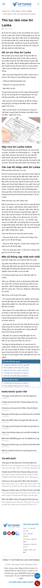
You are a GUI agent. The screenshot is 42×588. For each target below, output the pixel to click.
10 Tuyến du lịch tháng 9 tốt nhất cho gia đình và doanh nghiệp (20, 426)
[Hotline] (37, 583)
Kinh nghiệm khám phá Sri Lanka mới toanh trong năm (17, 368)
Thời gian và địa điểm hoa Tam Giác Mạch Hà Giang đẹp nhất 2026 (19, 396)
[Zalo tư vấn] (37, 576)
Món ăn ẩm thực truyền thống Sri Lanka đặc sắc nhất (17, 370)
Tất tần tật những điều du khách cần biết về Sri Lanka (17, 373)
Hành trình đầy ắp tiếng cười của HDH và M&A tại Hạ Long (20, 433)
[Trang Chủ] (21, 4)
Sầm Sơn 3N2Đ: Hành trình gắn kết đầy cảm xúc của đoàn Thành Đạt (20, 420)
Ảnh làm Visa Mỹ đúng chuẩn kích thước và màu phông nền (17, 376)
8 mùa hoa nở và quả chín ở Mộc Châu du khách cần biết (20, 408)
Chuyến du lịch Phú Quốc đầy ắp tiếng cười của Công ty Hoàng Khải (20, 402)
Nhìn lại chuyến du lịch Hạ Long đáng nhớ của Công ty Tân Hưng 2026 (19, 451)
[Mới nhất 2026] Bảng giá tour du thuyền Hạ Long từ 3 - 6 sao (20, 439)
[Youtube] (9, 533)
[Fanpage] (5, 533)
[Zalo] (17, 533)
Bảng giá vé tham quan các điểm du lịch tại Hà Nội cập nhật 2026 (21, 414)
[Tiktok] (13, 533)
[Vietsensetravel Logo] (11, 525)
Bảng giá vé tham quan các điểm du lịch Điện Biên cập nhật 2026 (21, 445)
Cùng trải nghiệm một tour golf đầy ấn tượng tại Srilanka (17, 365)
